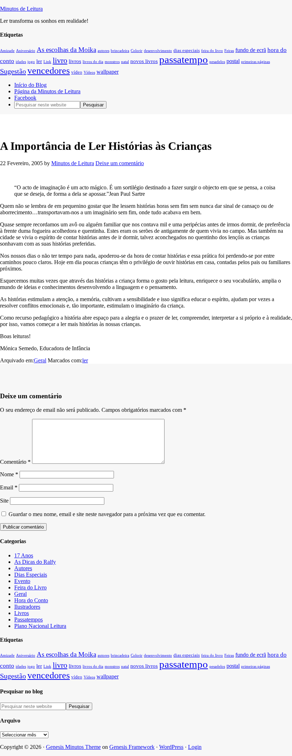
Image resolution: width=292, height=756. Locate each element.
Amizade (7, 51)
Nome (9, 474)
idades (21, 62)
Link (47, 62)
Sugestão (13, 71)
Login (195, 747)
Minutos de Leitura (21, 9)
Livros (21, 613)
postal (233, 61)
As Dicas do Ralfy (35, 562)
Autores (23, 568)
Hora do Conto (31, 600)
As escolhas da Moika (66, 49)
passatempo (183, 59)
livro (60, 60)
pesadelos (217, 62)
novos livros (144, 61)
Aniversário (25, 51)
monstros (112, 62)
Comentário (15, 462)
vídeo (76, 72)
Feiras (229, 51)
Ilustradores (27, 607)
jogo (31, 62)
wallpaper (108, 72)
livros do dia (93, 62)
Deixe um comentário (119, 163)
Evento (22, 581)
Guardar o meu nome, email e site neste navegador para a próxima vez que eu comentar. (107, 514)
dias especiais (186, 50)
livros (75, 61)
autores (103, 51)
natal (125, 62)
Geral (40, 360)
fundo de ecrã (250, 50)
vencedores (48, 70)
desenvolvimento (158, 51)
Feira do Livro (30, 587)
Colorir (136, 51)
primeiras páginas (255, 62)
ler (39, 61)
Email (8, 487)
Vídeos (89, 72)
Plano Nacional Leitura (40, 626)
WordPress (171, 747)
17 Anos (23, 555)
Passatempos (28, 619)
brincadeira (120, 51)
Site (4, 501)
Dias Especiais (30, 575)
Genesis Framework (132, 747)
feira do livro (212, 51)
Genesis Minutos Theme (73, 747)
